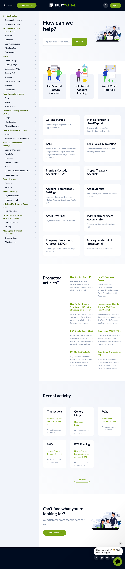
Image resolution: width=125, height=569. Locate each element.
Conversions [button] (10, 52)
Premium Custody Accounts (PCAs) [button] (15, 112)
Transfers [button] (9, 35)
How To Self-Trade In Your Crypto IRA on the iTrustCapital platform (80, 307)
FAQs (105, 411)
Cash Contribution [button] (12, 44)
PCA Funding (82, 444)
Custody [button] (8, 183)
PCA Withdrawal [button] (12, 126)
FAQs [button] (5, 56)
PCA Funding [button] (10, 48)
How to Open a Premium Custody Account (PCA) (81, 454)
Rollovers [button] (9, 39)
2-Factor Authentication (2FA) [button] (17, 170)
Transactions (54, 411)
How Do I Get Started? (80, 277)
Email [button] (7, 166)
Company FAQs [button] (11, 222)
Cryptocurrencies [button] (12, 195)
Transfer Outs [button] (11, 238)
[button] (8, 5)
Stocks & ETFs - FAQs (81, 423)
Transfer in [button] (9, 77)
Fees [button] (7, 98)
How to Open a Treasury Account (54, 452)
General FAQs (79, 413)
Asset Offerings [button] (10, 191)
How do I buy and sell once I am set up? (54, 421)
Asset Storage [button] (9, 179)
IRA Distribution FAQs (80, 352)
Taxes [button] (7, 102)
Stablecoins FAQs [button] (12, 69)
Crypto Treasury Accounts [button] (15, 130)
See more (84, 480)
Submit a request (27, 5)
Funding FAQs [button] (11, 64)
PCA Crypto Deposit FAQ (81, 331)
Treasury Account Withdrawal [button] (17, 138)
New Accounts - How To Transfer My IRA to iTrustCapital (108, 307)
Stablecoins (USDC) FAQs (109, 331)
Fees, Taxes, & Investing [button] (13, 94)
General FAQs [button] (11, 60)
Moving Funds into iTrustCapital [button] (11, 29)
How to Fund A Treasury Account (109, 419)
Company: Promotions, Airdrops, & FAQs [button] (13, 216)
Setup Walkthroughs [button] (13, 20)
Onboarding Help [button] (12, 24)
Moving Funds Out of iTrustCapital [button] (12, 232)
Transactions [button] (10, 106)
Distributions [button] (10, 242)
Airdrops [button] (8, 226)
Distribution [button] (10, 89)
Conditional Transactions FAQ (109, 353)
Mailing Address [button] (12, 162)
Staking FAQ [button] (10, 73)
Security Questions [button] (13, 150)
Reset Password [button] (11, 175)
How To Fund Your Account (106, 278)
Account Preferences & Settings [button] (13, 144)
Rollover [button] (8, 85)
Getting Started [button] (10, 16)
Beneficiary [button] (10, 154)
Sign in (115, 5)
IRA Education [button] (11, 211)
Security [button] (8, 187)
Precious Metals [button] (12, 200)
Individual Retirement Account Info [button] (16, 205)
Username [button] (9, 158)
